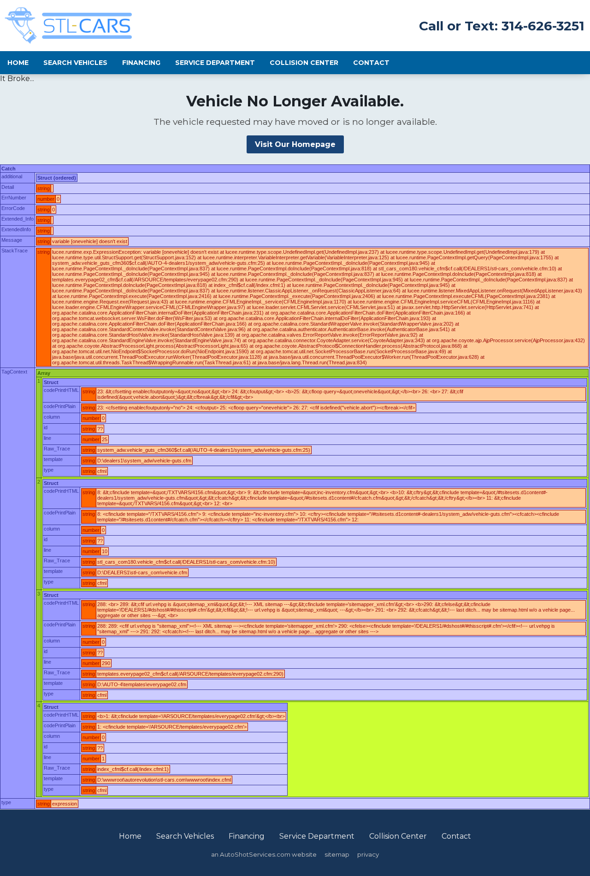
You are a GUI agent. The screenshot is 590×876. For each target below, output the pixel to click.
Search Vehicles (75, 62)
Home (18, 62)
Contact (371, 62)
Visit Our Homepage (295, 144)
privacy (368, 854)
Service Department (215, 62)
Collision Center (304, 62)
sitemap (336, 854)
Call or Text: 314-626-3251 (501, 25)
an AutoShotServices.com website (264, 854)
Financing (141, 62)
